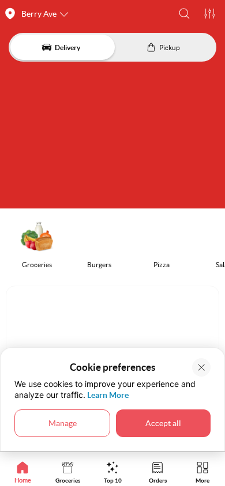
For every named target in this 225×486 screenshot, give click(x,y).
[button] (184, 13)
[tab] (22, 472)
